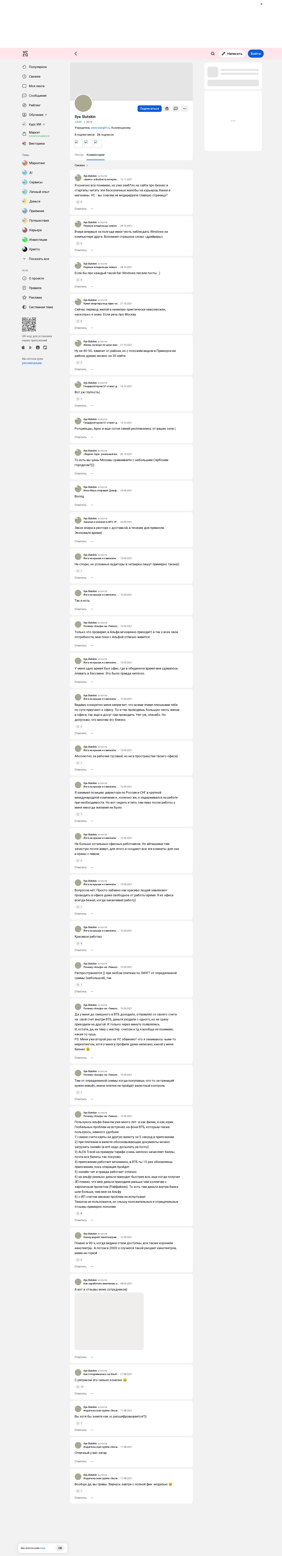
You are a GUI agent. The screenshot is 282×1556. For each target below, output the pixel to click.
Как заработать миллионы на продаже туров (101, 1283)
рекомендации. (32, 363)
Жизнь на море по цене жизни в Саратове (101, 344)
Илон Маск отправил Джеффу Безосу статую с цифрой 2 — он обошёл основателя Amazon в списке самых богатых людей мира (101, 490)
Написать (234, 54)
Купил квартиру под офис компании (101, 303)
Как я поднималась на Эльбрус (101, 1374)
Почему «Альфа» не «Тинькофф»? (101, 626)
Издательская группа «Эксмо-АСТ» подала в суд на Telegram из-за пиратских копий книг (101, 1410)
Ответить (81, 209)
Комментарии (96, 155)
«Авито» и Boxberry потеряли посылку (101, 179)
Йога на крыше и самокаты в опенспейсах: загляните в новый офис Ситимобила (101, 558)
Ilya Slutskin (90, 176)
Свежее (80, 165)
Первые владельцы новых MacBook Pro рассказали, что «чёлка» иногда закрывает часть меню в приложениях (101, 225)
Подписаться (149, 108)
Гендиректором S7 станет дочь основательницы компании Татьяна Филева (101, 386)
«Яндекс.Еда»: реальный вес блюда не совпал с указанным (101, 454)
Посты (79, 155)
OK (60, 1548)
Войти (256, 54)
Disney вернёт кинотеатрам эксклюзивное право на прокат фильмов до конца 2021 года (101, 1237)
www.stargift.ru (100, 127)
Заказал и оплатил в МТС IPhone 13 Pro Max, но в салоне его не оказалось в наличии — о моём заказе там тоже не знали (101, 521)
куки (42, 1548)
